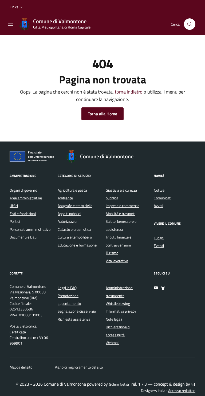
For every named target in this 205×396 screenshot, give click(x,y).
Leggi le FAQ (67, 288)
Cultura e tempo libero (75, 237)
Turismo (112, 253)
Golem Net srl (119, 384)
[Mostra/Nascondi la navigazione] (10, 24)
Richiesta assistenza (74, 319)
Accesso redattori (181, 391)
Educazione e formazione (77, 245)
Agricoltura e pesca (72, 190)
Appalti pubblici (69, 214)
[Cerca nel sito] (189, 24)
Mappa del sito (21, 367)
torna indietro (129, 91)
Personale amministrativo (30, 229)
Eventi (159, 246)
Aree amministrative (26, 198)
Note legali (114, 319)
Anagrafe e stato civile (75, 206)
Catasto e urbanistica (74, 229)
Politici (15, 221)
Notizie (159, 190)
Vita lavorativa (117, 261)
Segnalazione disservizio (77, 311)
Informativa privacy (121, 311)
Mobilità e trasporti (120, 214)
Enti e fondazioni (23, 214)
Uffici (14, 206)
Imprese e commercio (122, 206)
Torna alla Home (102, 114)
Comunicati (162, 198)
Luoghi (159, 238)
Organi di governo (23, 190)
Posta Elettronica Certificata (23, 329)
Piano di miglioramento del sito (79, 367)
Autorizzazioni (68, 221)
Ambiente (65, 198)
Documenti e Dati (23, 237)
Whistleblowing (118, 303)
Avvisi (158, 206)
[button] (17, 7)
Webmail (112, 343)
